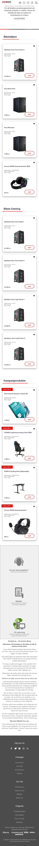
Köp (29, 76)
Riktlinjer (19, 794)
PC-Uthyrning (19, 612)
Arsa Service (19, 762)
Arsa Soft (20, 766)
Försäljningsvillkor (19, 811)
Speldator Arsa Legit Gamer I (14, 299)
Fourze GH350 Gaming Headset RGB (17, 166)
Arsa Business (9, 127)
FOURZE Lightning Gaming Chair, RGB (18, 432)
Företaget (19, 757)
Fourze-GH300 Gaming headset (15, 510)
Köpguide (20, 806)
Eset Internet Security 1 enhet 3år (16, 394)
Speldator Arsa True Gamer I (14, 222)
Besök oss (19, 798)
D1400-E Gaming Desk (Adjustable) (16, 471)
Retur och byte (19, 818)
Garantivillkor (19, 815)
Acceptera (19, 19)
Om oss (19, 782)
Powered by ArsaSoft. (23, 841)
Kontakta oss (19, 550)
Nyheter (19, 581)
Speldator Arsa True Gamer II (14, 50)
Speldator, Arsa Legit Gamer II (14, 338)
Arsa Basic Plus (9, 88)
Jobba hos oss (19, 790)
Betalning (19, 822)
